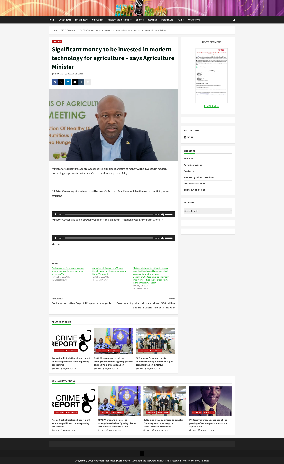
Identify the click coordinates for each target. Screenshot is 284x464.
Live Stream (65, 19)
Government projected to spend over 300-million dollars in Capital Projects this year (145, 303)
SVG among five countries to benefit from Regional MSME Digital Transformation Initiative (155, 361)
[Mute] (162, 214)
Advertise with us (193, 164)
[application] (113, 214)
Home (51, 19)
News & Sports (71, 351)
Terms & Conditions (194, 189)
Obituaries (98, 19)
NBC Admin (58, 74)
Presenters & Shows (118, 19)
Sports (140, 19)
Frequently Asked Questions (199, 177)
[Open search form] (234, 20)
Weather (152, 19)
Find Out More (211, 106)
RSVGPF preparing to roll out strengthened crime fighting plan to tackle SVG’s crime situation (113, 361)
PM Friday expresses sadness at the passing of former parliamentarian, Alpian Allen (208, 423)
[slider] (169, 214)
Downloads (167, 19)
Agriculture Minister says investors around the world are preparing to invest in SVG (68, 271)
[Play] (55, 214)
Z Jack (56, 369)
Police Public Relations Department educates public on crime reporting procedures (71, 361)
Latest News (81, 19)
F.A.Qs (181, 19)
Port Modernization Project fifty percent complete (82, 301)
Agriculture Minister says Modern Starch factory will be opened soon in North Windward (109, 271)
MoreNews (189, 460)
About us (188, 158)
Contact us (194, 19)
